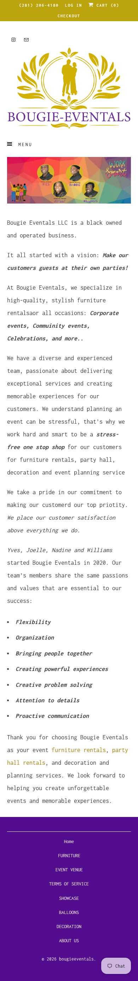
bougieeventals (76, 959)
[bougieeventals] (69, 88)
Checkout (69, 16)
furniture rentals (79, 750)
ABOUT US (69, 940)
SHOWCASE (69, 898)
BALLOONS (69, 912)
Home (69, 841)
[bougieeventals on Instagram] (13, 40)
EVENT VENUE (69, 869)
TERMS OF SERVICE (69, 883)
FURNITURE (69, 855)
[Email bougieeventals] (26, 40)
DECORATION (69, 926)
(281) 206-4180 (39, 5)
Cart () (106, 5)
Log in (73, 5)
